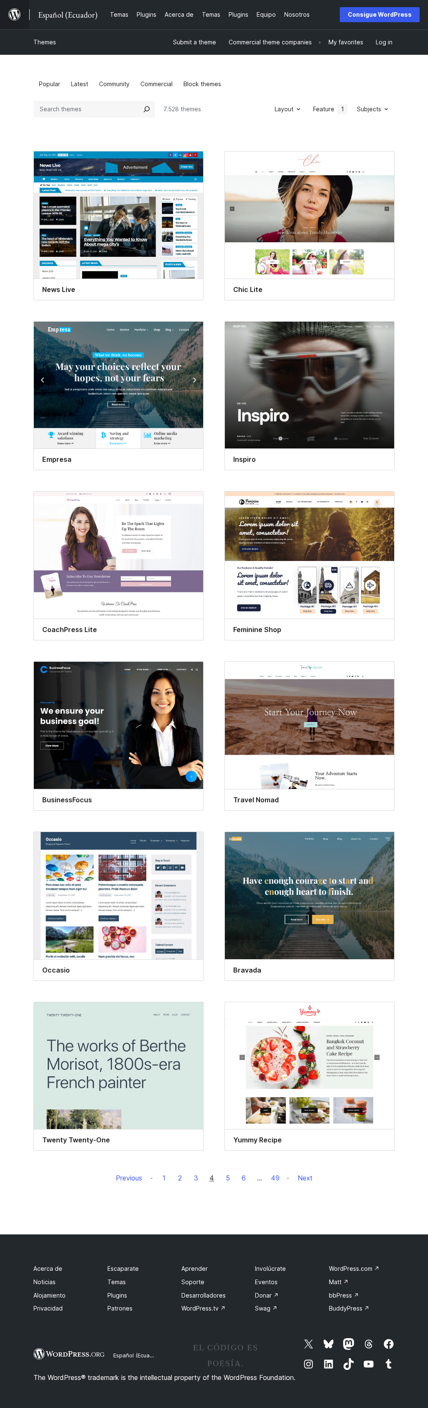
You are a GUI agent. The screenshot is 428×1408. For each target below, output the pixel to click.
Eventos (266, 1281)
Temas (116, 1281)
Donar (267, 1295)
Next (305, 1178)
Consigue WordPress (380, 14)
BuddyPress (349, 1308)
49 (275, 1178)
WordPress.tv (203, 1308)
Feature (328, 109)
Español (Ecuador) (136, 1355)
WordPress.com (354, 1268)
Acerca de (47, 1268)
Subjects (369, 109)
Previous (129, 1178)
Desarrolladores (203, 1295)
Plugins (117, 1295)
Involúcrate (270, 1268)
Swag (266, 1308)
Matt (339, 1281)
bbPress (344, 1295)
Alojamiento (49, 1295)
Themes (44, 42)
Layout (284, 109)
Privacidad (48, 1308)
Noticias (44, 1281)
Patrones (119, 1308)
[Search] (146, 109)
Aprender (194, 1268)
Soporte (192, 1281)
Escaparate (123, 1268)
